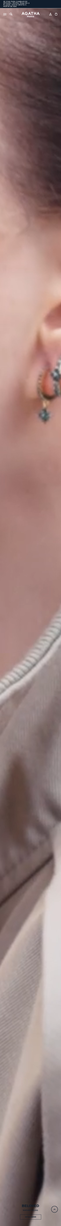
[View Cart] (56, 14)
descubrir (30, 1217)
